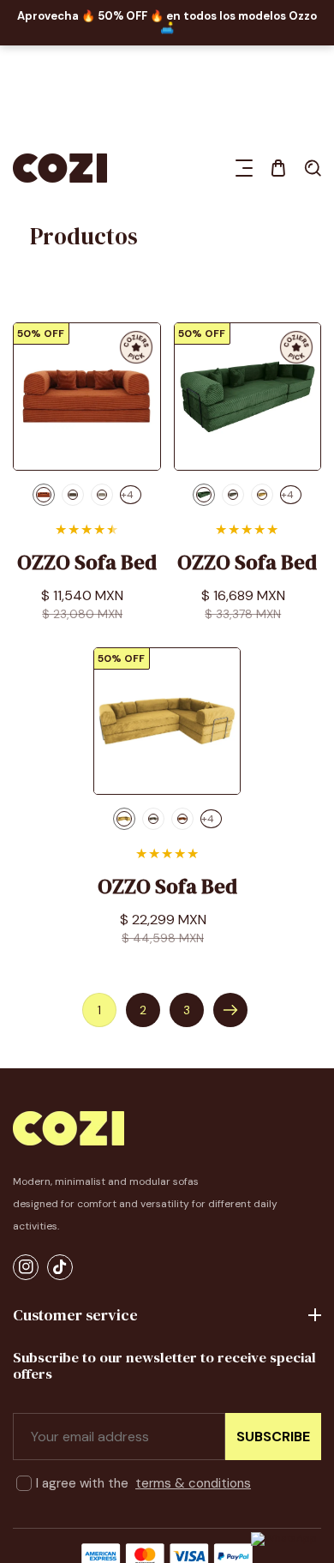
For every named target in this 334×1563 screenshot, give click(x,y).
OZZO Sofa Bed (87, 562)
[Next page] (230, 1010)
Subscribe (273, 1437)
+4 (127, 495)
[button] (244, 168)
